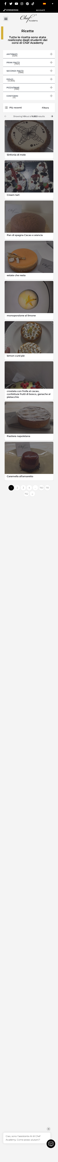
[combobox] (23, 107)
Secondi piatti (29, 70)
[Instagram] (22, 4)
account (40, 10)
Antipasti (29, 54)
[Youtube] (16, 4)
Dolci (29, 79)
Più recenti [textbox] (15, 107)
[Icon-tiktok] (33, 4)
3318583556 (11, 10)
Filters (45, 107)
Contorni (29, 95)
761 (47, 487)
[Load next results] (52, 116)
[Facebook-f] (5, 4)
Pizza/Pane (29, 87)
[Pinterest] (27, 4)
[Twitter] (11, 4)
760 (41, 487)
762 (26, 493)
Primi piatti (29, 62)
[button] (5, 18)
